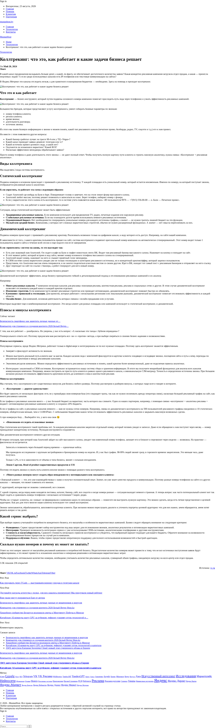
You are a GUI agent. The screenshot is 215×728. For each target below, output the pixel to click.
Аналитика (99, 677)
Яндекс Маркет (68, 685)
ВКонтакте (120, 677)
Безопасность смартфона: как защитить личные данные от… (30, 321)
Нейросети (8, 681)
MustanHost (5, 37)
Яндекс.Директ (176, 680)
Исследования (186, 676)
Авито (87, 676)
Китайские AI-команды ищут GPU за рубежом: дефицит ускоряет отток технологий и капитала (53, 645)
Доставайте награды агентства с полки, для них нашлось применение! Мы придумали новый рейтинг (51, 593)
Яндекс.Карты (191, 681)
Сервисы (124, 681)
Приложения (58, 681)
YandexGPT (78, 676)
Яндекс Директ (54, 685)
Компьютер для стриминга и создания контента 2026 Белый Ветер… (34, 326)
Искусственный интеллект (158, 676)
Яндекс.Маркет (10, 685)
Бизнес (113, 677)
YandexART (67, 677)
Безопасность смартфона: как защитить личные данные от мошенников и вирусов (47, 637)
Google (10, 676)
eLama (2, 677)
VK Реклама (45, 676)
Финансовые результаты (145, 681)
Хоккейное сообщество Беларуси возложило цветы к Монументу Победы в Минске (48, 643)
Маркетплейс (204, 676)
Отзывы (27, 681)
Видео (127, 677)
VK (35, 676)
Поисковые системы (45, 681)
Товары (131, 681)
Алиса (92, 676)
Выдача (132, 676)
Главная (10, 9)
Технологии (12, 29)
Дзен (138, 676)
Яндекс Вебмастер (40, 685)
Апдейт (107, 676)
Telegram (28, 676)
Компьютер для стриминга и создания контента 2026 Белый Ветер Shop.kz (43, 640)
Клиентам (11, 14)
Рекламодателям (112, 681)
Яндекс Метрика (83, 685)
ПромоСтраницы (71, 681)
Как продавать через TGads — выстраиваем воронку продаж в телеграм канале (39, 583)
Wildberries (57, 677)
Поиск (34, 681)
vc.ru (212, 568)
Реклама (98, 681)
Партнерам (11, 16)
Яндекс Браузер (27, 685)
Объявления (20, 681)
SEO (21, 676)
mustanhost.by (6, 21)
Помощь (10, 11)
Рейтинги (87, 681)
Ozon (17, 676)
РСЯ (80, 681)
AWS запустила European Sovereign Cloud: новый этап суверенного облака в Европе (48, 648)
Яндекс (160, 680)
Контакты (11, 32)
